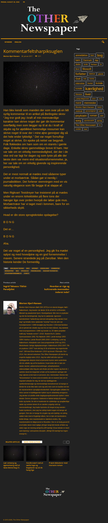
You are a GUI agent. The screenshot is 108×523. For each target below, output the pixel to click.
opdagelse (25, 271)
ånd (85, 129)
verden (78, 129)
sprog (99, 121)
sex (102, 115)
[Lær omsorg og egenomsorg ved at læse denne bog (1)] (13, 453)
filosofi (87, 69)
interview (80, 83)
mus (17, 271)
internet (35, 268)
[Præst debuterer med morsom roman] (59, 453)
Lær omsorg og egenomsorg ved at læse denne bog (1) (11, 465)
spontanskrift (89, 121)
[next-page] (68, 442)
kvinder (79, 88)
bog (100, 55)
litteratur (79, 94)
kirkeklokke (44, 268)
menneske (90, 102)
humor (91, 79)
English (18, 42)
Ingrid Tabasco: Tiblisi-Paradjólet (15, 288)
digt (96, 60)
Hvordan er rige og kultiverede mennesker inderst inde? (56, 289)
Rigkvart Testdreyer (50, 271)
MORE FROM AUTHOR (32, 442)
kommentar (55, 268)
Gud (78, 78)
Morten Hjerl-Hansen (11, 56)
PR (24, 2)
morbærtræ (9, 271)
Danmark (87, 60)
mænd (99, 107)
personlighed (36, 271)
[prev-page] (64, 442)
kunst (90, 83)
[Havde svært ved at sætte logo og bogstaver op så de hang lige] (36, 453)
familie (86, 64)
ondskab (79, 111)
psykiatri (81, 115)
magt (100, 99)
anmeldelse (81, 55)
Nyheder (8, 42)
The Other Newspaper (86, 125)
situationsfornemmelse (13, 273)
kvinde (99, 83)
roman (93, 115)
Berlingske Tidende (17, 268)
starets (26, 273)
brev (28, 268)
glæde (100, 74)
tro (100, 125)
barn (92, 55)
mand (78, 103)
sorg (78, 120)
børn (78, 60)
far (101, 64)
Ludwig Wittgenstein (82, 99)
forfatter (81, 73)
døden (78, 64)
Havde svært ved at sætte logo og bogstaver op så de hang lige (34, 466)
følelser (92, 74)
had (84, 79)
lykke (94, 99)
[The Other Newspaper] (54, 21)
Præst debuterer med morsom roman (58, 464)
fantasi (94, 64)
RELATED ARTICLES (13, 442)
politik (101, 111)
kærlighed (94, 88)
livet (88, 94)
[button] (103, 42)
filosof (77, 69)
